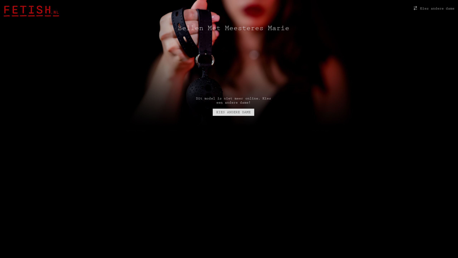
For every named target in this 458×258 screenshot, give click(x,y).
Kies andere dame (436, 8)
